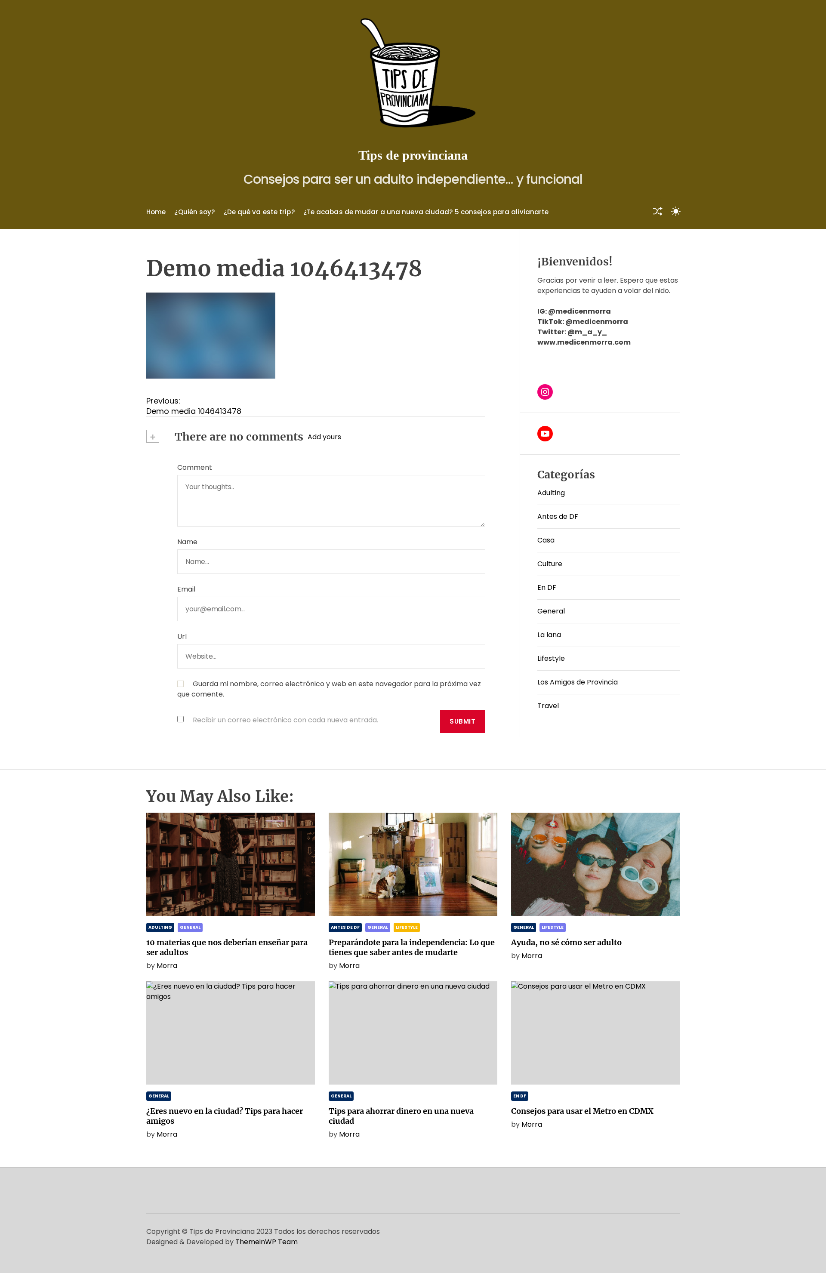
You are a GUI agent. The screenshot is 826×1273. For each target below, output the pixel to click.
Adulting (551, 493)
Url (182, 636)
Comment (194, 467)
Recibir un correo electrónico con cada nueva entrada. (285, 720)
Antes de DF (557, 516)
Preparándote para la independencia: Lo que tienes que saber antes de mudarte (412, 947)
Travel (548, 706)
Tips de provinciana (413, 155)
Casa (546, 540)
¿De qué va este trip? (259, 211)
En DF (546, 587)
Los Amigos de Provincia (577, 682)
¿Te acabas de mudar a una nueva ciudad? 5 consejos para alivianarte (426, 211)
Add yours (324, 437)
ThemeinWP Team (266, 1242)
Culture (549, 564)
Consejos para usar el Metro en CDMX (582, 1111)
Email (186, 589)
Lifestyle (551, 658)
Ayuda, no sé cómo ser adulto (566, 942)
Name (187, 542)
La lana (549, 635)
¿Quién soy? (194, 211)
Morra (167, 966)
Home (156, 211)
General (551, 611)
